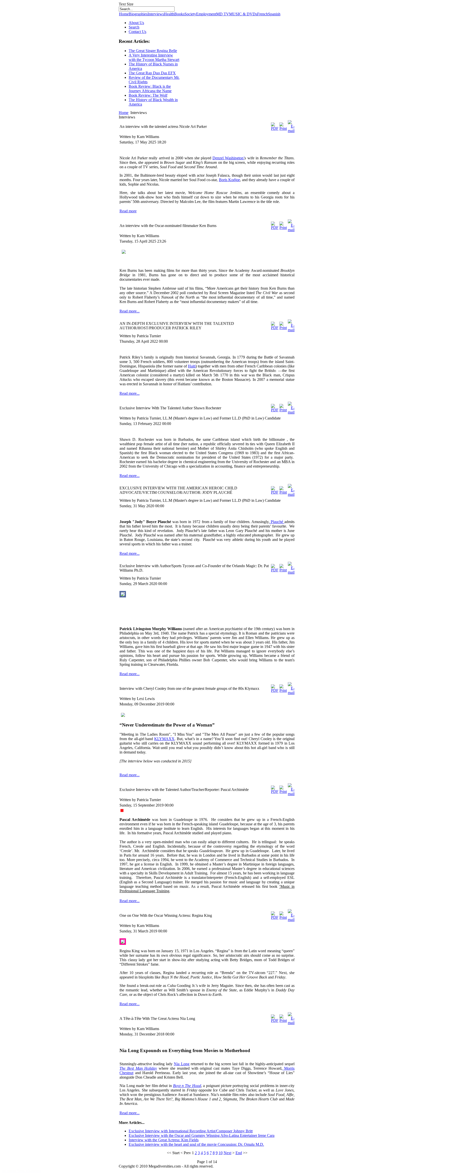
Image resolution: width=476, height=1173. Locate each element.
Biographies (138, 14)
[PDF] (274, 128)
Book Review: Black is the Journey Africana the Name (150, 88)
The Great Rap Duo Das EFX (152, 73)
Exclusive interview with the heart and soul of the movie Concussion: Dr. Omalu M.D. (196, 1144)
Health (169, 14)
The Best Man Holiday (138, 1068)
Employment (206, 14)
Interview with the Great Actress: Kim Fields (164, 1140)
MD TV (222, 14)
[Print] (283, 128)
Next (227, 1153)
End (239, 1153)
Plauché (276, 522)
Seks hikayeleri (29, 1171)
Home (124, 14)
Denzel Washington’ (228, 158)
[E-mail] (291, 131)
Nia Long (181, 1064)
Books (179, 14)
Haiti (192, 366)
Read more (128, 211)
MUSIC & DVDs (243, 14)
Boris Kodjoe (229, 180)
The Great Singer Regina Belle (153, 51)
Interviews (156, 14)
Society (190, 14)
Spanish (274, 14)
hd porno (9, 1171)
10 (221, 1153)
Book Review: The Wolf (148, 95)
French (262, 14)
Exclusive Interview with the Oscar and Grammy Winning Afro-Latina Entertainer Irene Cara (201, 1135)
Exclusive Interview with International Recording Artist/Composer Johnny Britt (191, 1131)
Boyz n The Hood (187, 1086)
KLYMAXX (164, 739)
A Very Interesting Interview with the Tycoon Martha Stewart (154, 57)
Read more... (129, 311)
